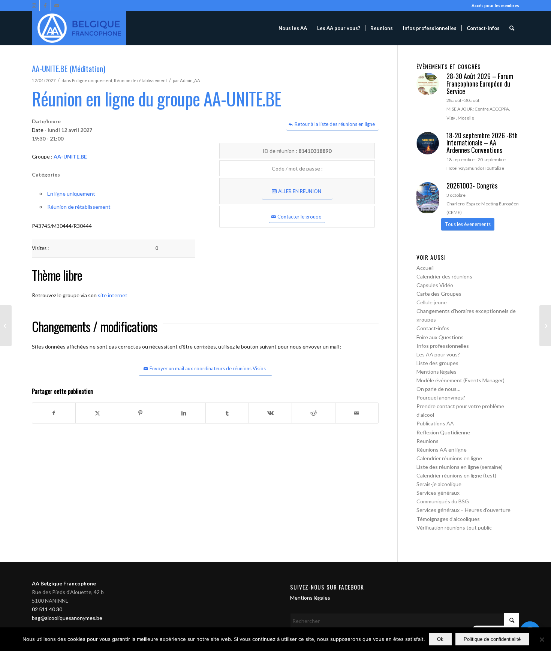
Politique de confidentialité (492, 639)
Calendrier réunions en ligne (449, 458)
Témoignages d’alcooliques (448, 519)
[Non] (541, 639)
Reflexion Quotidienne (443, 432)
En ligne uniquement (92, 80)
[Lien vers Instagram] (33, 5)
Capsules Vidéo (434, 285)
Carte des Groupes (438, 293)
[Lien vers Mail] (56, 5)
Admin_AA (190, 80)
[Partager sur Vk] (270, 413)
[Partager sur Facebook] (53, 413)
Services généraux (438, 492)
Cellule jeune (431, 302)
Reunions (427, 441)
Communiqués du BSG (442, 501)
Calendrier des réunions (444, 276)
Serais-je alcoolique (438, 484)
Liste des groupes (437, 363)
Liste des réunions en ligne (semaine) (459, 467)
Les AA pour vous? (438, 354)
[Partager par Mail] (356, 413)
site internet (112, 295)
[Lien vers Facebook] (45, 5)
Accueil (425, 268)
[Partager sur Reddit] (313, 413)
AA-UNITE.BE (70, 156)
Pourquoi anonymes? (440, 397)
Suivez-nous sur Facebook (327, 587)
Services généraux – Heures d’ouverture (463, 510)
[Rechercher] (512, 28)
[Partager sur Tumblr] (227, 413)
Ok (440, 639)
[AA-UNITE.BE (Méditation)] (6, 325)
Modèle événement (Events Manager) (460, 380)
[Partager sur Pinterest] (140, 413)
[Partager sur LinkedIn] (183, 413)
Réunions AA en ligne (441, 449)
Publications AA (435, 423)
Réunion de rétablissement (140, 80)
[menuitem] (293, 28)
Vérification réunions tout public (454, 527)
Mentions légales (436, 371)
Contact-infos (432, 328)
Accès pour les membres (495, 5)
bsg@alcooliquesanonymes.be (67, 618)
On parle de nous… (438, 389)
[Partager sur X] (97, 413)
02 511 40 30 (47, 609)
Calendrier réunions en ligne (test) (456, 475)
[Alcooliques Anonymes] (79, 28)
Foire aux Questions (440, 337)
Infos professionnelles (442, 346)
